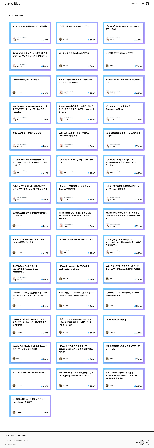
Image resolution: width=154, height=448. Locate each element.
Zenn (141, 4)
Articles (134, 4)
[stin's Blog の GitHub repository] (147, 4)
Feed (24, 435)
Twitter (7, 435)
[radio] (136, 442)
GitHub (13, 435)
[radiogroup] (141, 442)
